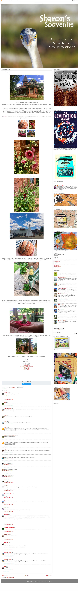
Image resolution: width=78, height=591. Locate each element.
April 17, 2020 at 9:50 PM (8, 524)
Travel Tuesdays (26, 368)
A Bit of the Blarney (7, 552)
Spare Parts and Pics (8, 493)
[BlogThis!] (19, 387)
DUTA (5, 507)
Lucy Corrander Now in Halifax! (10, 435)
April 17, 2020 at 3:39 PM (8, 504)
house (5, 116)
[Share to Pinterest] (22, 387)
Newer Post (4, 575)
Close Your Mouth (61, 272)
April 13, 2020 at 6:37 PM (8, 418)
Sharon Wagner (61, 185)
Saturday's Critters (57, 261)
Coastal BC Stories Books (9, 527)
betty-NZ (5, 485)
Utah (5, 388)
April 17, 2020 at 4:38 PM (8, 511)
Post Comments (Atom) (10, 577)
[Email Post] (17, 387)
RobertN (5, 479)
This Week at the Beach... (62, 320)
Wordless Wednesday (57, 267)
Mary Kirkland (6, 473)
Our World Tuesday (26, 364)
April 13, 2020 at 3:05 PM (8, 399)
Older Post (48, 575)
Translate (61, 329)
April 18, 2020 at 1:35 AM (8, 539)
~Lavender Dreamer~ (8, 408)
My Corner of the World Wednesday (26, 366)
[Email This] (18, 387)
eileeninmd (6, 542)
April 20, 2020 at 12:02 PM (8, 556)
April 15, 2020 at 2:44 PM (8, 470)
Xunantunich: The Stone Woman (63, 315)
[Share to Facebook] (21, 387)
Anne (5, 402)
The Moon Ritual (61, 309)
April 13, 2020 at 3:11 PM (8, 405)
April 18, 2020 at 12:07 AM (8, 531)
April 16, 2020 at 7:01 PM (8, 490)
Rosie (5, 421)
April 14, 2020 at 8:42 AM (8, 458)
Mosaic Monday (26, 367)
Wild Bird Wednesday (26, 363)
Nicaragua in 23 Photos (62, 288)
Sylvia (5, 415)
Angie (5, 427)
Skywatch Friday (56, 262)
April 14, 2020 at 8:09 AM (8, 452)
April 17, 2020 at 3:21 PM (8, 497)
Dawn (5, 441)
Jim (5, 566)
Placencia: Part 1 (61, 304)
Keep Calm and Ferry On (62, 277)
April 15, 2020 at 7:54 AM (8, 464)
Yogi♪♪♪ (5, 500)
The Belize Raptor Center (62, 293)
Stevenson (6, 514)
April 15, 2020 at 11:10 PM (8, 482)
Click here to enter (26, 383)
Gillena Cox (6, 392)
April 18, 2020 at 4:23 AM (8, 549)
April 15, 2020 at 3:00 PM (8, 476)
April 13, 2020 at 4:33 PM (8, 412)
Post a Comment (6, 571)
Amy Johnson (6, 449)
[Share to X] (20, 387)
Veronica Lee (6, 534)
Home (26, 575)
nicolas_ (43, 581)
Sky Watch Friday (26, 365)
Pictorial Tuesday (27, 369)
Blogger (50, 581)
